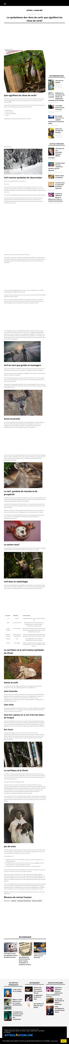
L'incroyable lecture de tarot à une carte (59, 107)
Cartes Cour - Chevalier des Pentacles (59, 130)
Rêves (36, 14)
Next (48, 948)
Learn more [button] (54, 1041)
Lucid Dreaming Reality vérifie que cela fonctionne (40, 955)
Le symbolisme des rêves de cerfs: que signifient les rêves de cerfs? (24, 1031)
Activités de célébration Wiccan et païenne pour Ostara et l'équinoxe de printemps (55, 197)
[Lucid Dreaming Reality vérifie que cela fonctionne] (40, 947)
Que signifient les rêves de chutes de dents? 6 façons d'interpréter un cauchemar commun (25, 960)
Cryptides (13, 901)
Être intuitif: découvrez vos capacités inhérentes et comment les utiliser (56, 119)
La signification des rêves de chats (38, 997)
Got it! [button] (63, 1041)
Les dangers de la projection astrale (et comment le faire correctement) (18, 1015)
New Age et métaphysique (24, 901)
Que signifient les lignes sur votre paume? (39, 1005)
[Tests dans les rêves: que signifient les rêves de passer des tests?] (10, 947)
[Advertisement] (25, 35)
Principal (31, 14)
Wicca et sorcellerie (37, 901)
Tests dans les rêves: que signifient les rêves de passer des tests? (10, 955)
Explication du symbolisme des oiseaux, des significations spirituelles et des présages (56, 96)
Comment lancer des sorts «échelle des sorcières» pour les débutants (56, 166)
